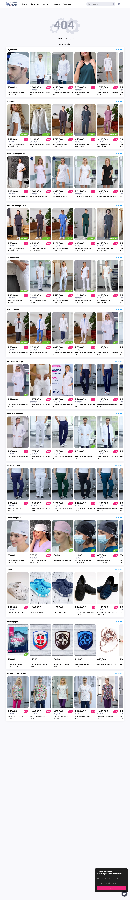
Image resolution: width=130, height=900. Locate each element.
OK (111, 888)
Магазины (56, 4)
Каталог (24, 4)
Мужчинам (45, 4)
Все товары (119, 50)
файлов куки (111, 883)
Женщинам (35, 4)
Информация (67, 4)
